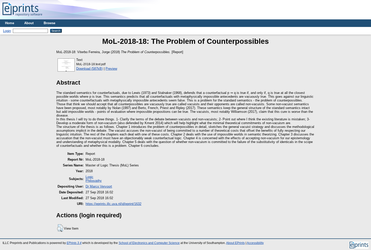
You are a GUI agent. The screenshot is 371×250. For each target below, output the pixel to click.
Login (7, 31)
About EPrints (235, 242)
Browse (49, 23)
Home (9, 23)
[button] (60, 228)
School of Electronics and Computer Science (149, 242)
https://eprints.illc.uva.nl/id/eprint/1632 (113, 204)
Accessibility (255, 242)
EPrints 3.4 (74, 242)
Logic (89, 177)
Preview (111, 68)
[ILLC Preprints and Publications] (22, 17)
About (29, 23)
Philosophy (94, 181)
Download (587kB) (89, 68)
